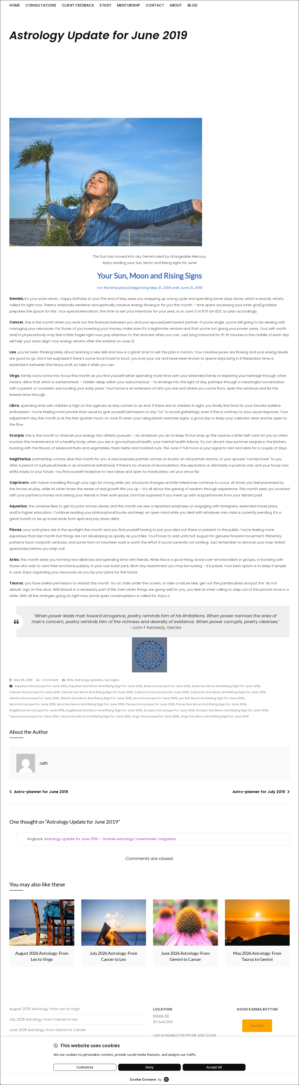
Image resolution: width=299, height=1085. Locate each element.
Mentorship (128, 5)
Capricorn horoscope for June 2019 (161, 692)
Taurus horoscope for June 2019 (33, 716)
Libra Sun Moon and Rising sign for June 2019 (90, 704)
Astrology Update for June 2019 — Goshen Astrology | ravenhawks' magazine (110, 838)
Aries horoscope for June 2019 (167, 686)
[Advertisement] (151, 81)
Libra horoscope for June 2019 (32, 704)
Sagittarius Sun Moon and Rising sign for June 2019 (104, 710)
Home (14, 5)
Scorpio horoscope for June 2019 (169, 710)
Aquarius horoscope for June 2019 (41, 686)
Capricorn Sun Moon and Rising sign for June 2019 (228, 692)
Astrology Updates (89, 680)
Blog (193, 5)
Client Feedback (78, 5)
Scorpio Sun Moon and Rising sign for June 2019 (232, 710)
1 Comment (49, 680)
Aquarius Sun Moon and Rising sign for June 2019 (105, 686)
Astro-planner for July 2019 (258, 791)
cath (44, 762)
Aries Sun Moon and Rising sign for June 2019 (226, 686)
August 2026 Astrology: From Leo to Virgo (44, 1008)
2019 (70, 680)
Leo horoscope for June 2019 (155, 698)
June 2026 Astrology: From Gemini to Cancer (47, 1029)
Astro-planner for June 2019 (41, 791)
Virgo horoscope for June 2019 (155, 716)
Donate (257, 1025)
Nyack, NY (161, 1015)
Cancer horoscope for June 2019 (34, 692)
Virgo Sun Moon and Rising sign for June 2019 (215, 716)
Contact (155, 5)
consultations (40, 5)
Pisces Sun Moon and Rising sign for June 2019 (211, 704)
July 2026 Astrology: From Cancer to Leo (43, 1019)
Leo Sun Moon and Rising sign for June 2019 (211, 698)
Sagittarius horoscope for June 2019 (36, 710)
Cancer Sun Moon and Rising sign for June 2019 (97, 692)
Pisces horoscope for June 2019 (150, 704)
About (176, 5)
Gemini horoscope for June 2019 (34, 698)
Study (105, 5)
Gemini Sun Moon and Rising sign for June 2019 (96, 698)
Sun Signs (112, 680)
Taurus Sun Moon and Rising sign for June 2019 (95, 716)
